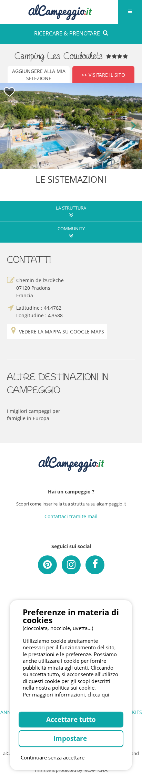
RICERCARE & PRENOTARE (67, 33)
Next (133, 126)
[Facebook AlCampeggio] (94, 564)
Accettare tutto (71, 719)
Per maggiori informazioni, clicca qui (66, 694)
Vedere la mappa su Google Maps (61, 331)
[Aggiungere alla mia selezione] (9, 92)
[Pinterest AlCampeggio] (47, 564)
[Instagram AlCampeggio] (71, 564)
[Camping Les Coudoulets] (71, 126)
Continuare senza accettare (52, 757)
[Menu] (130, 12)
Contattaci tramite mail (71, 516)
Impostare (71, 738)
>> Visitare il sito (103, 75)
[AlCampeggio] (60, 11)
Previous (8, 126)
